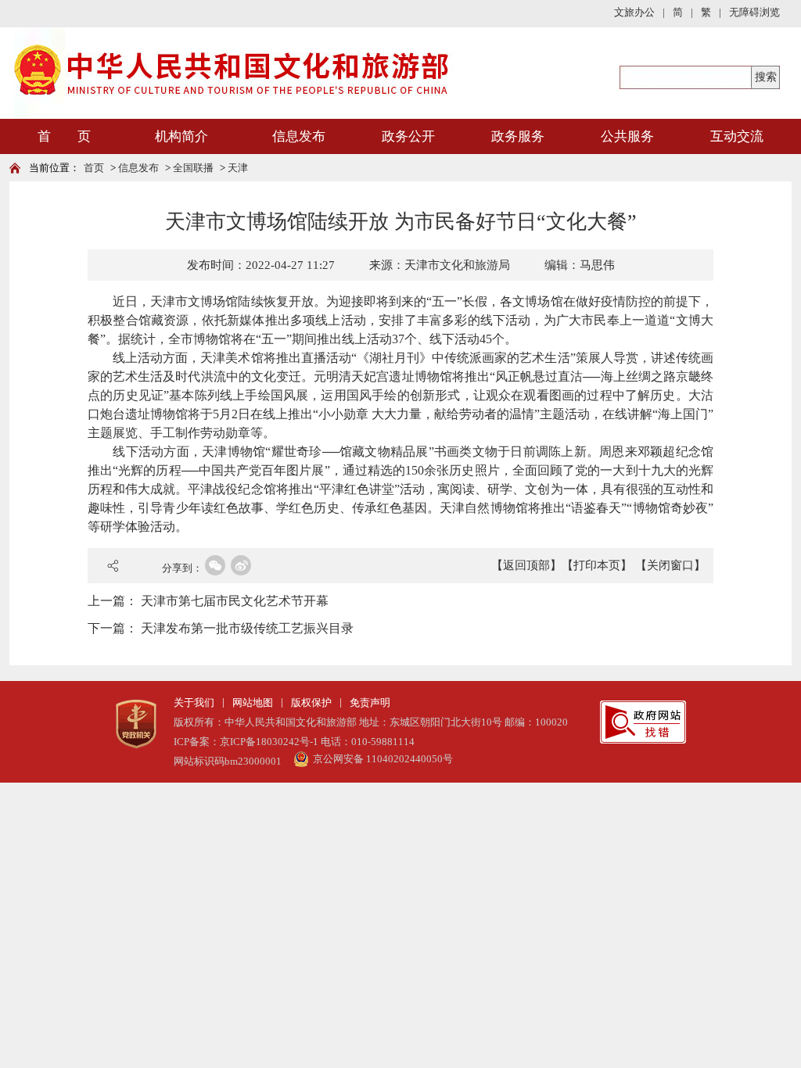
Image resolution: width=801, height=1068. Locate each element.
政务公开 (408, 136)
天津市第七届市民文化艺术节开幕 (235, 600)
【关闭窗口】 (670, 565)
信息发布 (298, 136)
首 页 (64, 136)
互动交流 (736, 136)
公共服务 (627, 136)
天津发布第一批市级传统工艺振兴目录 (247, 628)
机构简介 (181, 136)
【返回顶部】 (526, 565)
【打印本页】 (597, 565)
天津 (238, 168)
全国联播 (193, 168)
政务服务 (517, 136)
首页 (94, 168)
